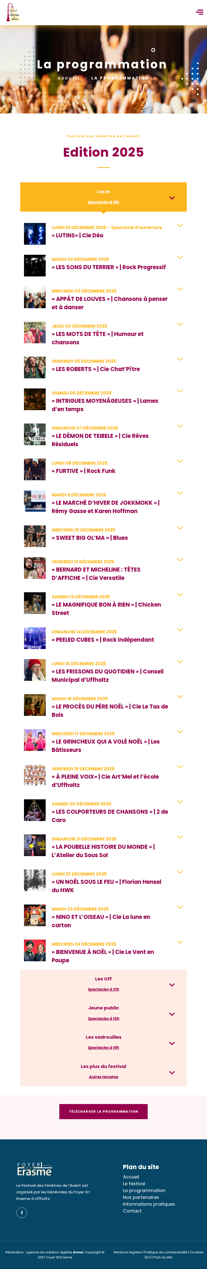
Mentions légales (128, 1252)
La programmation (144, 1190)
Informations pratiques (149, 1204)
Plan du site (163, 1257)
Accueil (70, 78)
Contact (132, 1211)
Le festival (134, 1183)
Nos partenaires (141, 1197)
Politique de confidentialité (166, 1252)
